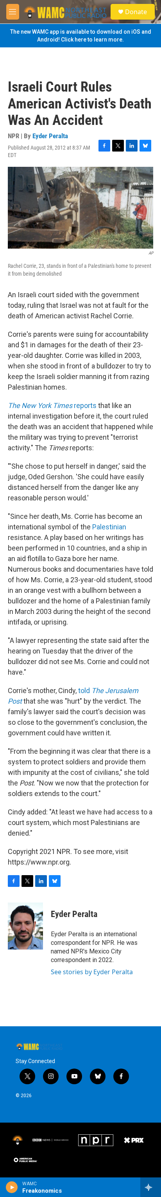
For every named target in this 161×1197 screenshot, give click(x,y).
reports (52, 405)
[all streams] (150, 1187)
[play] (12, 1187)
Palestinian (109, 527)
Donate (136, 11)
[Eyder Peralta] (25, 926)
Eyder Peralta (50, 136)
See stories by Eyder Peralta (92, 972)
